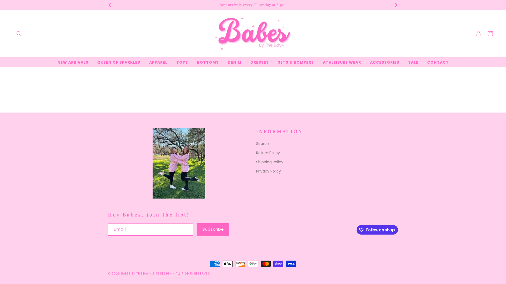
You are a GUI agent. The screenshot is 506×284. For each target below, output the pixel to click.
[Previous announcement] (110, 5)
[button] (19, 33)
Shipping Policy (269, 162)
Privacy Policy (268, 171)
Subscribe (213, 229)
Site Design (162, 273)
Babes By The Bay (135, 273)
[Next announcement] (396, 5)
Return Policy (268, 152)
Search (262, 143)
